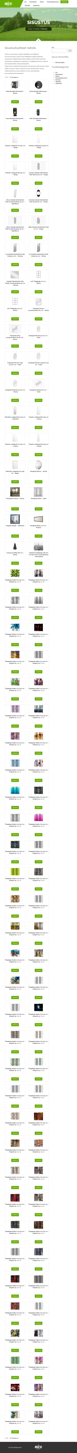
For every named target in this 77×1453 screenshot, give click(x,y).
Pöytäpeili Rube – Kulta (38, 498)
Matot (42, 2)
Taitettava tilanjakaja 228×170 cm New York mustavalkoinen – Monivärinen (38, 554)
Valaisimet (36, 5)
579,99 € (38, 373)
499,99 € (38, 129)
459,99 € (38, 319)
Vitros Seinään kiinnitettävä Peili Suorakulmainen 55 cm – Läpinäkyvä (15, 202)
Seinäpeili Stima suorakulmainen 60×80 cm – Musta (15, 337)
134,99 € (15, 292)
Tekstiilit (27, 5)
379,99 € (15, 373)
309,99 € (38, 292)
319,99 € (15, 346)
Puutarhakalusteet (53, 2)
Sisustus (64, 2)
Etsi (53, 47)
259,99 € (15, 482)
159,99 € (15, 183)
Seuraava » (15, 77)
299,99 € (38, 102)
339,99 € (15, 319)
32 (10, 77)
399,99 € (15, 102)
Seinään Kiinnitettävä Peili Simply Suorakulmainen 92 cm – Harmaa (15, 283)
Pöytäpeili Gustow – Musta (15, 498)
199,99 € (38, 210)
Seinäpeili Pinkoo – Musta (38, 471)
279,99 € (38, 482)
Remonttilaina (59, 62)
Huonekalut (33, 2)
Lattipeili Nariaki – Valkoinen (15, 526)
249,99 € (38, 237)
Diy (25, 2)
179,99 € (15, 156)
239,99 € (38, 536)
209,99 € (15, 427)
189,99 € (38, 183)
